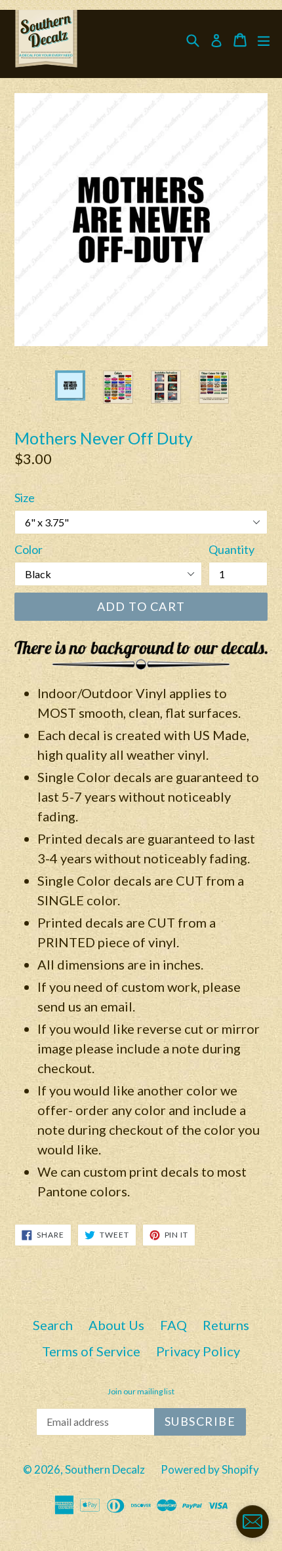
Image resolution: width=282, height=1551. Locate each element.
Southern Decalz (105, 1469)
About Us (116, 1325)
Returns (226, 1325)
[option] (70, 385)
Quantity (231, 549)
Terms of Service (91, 1351)
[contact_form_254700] (252, 1521)
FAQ (173, 1325)
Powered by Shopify (210, 1469)
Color (28, 549)
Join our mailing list (141, 1391)
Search (53, 1325)
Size (24, 497)
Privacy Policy (198, 1351)
